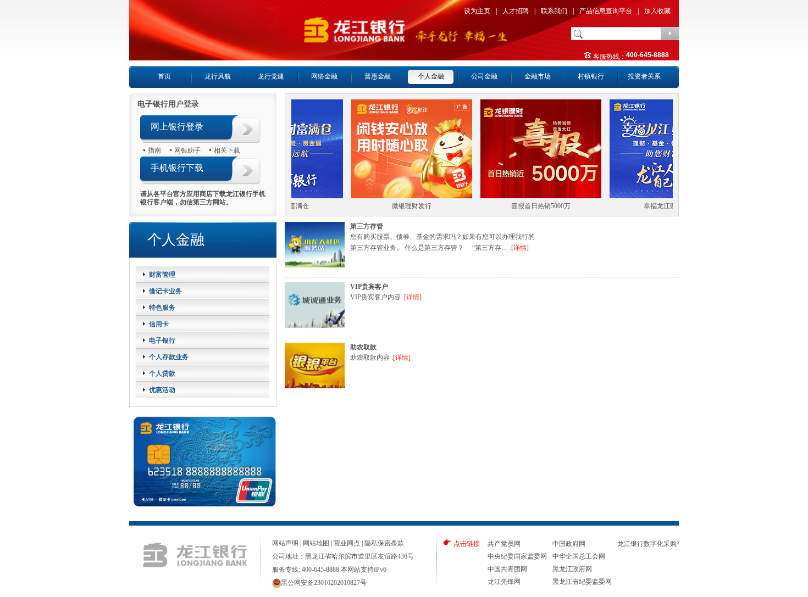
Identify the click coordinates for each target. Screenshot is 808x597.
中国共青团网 (507, 569)
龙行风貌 (217, 76)
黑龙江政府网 (572, 569)
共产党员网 (504, 544)
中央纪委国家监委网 (517, 556)
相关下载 (227, 150)
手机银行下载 (177, 167)
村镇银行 (591, 76)
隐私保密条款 (384, 543)
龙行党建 (271, 76)
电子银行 (162, 340)
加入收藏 (657, 11)
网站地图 (316, 543)
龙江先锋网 (504, 581)
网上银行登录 (177, 126)
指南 (154, 150)
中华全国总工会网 (578, 556)
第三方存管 (366, 226)
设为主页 (477, 11)
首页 (164, 76)
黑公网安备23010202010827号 (324, 583)
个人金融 (431, 76)
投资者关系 (644, 76)
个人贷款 (162, 373)
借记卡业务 (165, 291)
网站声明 (285, 543)
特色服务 (162, 307)
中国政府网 (568, 544)
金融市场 (537, 76)
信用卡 (159, 324)
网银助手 (187, 150)
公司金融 (484, 76)
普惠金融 (377, 76)
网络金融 (324, 76)
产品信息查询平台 (605, 11)
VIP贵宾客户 (369, 287)
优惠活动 (162, 390)
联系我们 (554, 11)
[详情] (520, 248)
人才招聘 (515, 11)
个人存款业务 (169, 357)
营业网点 (347, 543)
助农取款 (363, 347)
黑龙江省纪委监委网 (582, 581)
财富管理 (162, 274)
